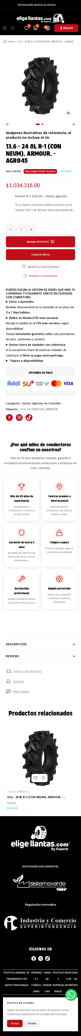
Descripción (16, 644)
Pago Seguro (21, 691)
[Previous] (7, 124)
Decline (32, 1023)
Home (11, 41)
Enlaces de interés (68, 982)
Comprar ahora (40, 254)
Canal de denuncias (47, 982)
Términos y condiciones (36, 982)
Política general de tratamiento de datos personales (16, 979)
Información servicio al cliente (37, 4)
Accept (15, 1023)
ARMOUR (52, 409)
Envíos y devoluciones (28, 671)
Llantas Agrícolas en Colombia (41, 403)
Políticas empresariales (58, 982)
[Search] (12, 28)
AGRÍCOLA (37, 409)
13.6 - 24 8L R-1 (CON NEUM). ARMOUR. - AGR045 (35, 797)
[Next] (73, 124)
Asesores (76, 979)
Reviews (12, 656)
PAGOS (68, 28)
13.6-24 (25, 409)
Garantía (18, 681)
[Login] (48, 28)
